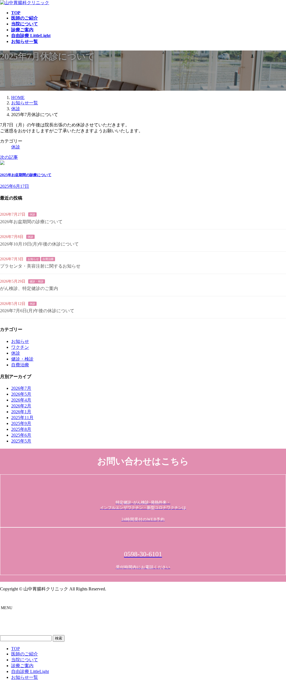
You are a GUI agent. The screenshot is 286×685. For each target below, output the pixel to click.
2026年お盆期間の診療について (31, 221)
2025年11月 (22, 417)
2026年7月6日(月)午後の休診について (37, 310)
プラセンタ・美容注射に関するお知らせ (40, 266)
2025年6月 (21, 435)
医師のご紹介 (24, 654)
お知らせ (33, 259)
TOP (15, 648)
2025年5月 (21, 441)
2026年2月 (21, 405)
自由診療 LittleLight (30, 671)
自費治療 (48, 259)
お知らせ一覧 (24, 677)
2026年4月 (21, 400)
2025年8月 (21, 429)
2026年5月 (21, 394)
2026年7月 (21, 388)
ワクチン (20, 347)
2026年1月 (21, 411)
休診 (15, 147)
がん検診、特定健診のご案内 (29, 288)
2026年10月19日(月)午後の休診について (39, 244)
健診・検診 (37, 281)
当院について (24, 659)
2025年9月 (21, 423)
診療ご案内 (22, 665)
